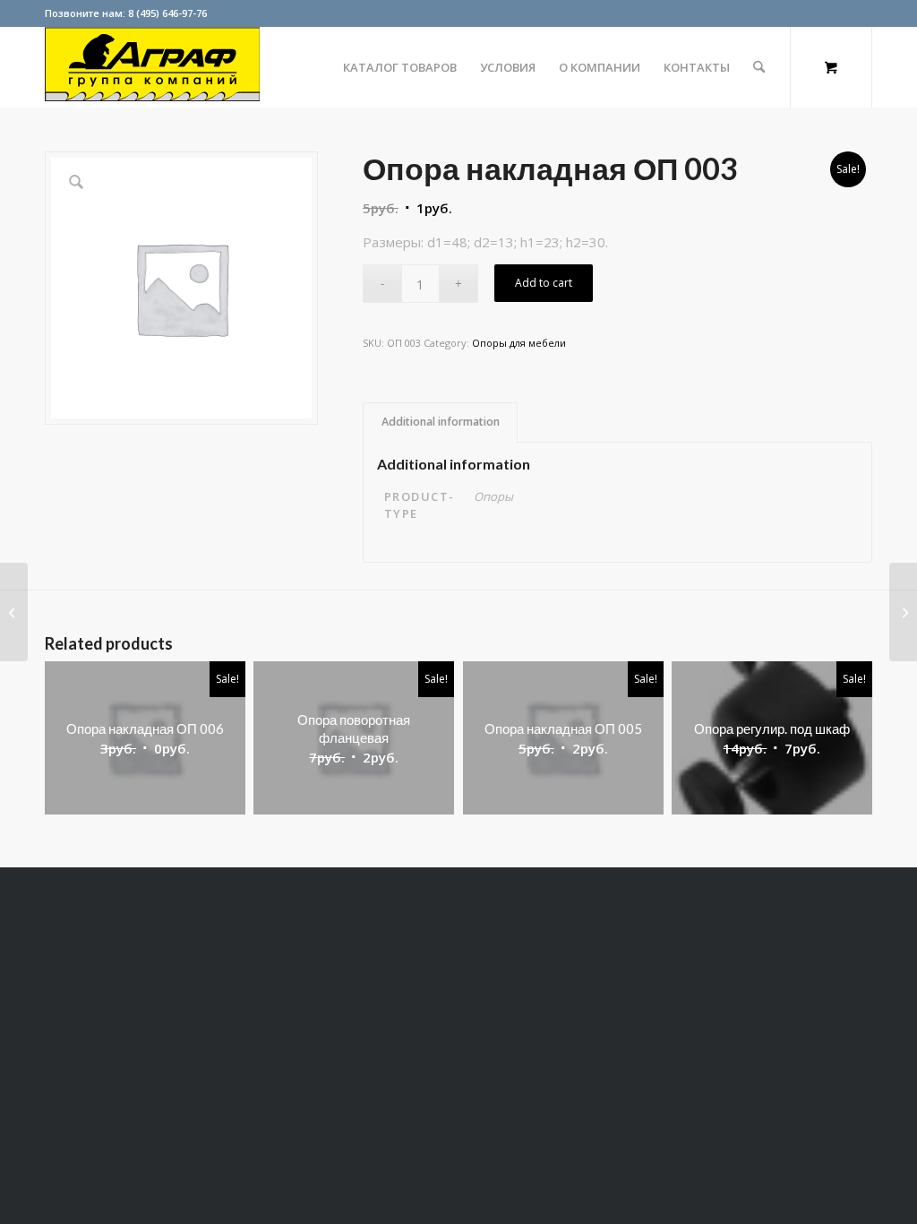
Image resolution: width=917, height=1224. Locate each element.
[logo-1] (152, 67)
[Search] (758, 67)
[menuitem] (399, 67)
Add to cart (543, 282)
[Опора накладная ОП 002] (14, 612)
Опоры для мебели (519, 342)
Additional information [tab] (440, 421)
